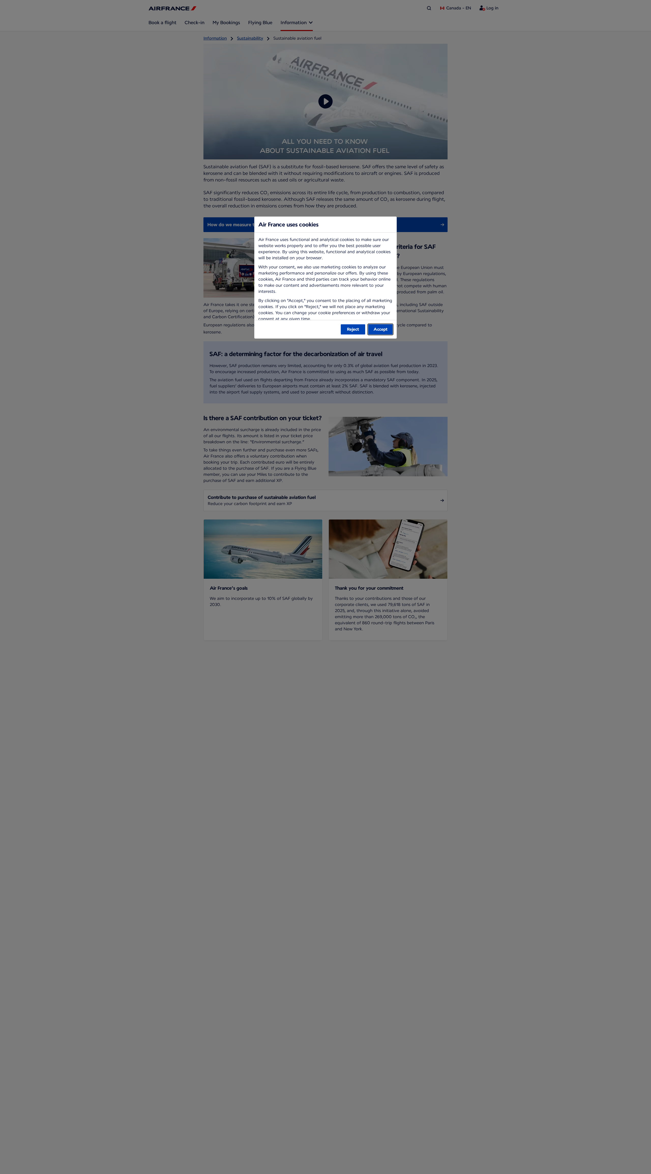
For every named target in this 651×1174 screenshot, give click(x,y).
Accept (381, 329)
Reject (353, 329)
